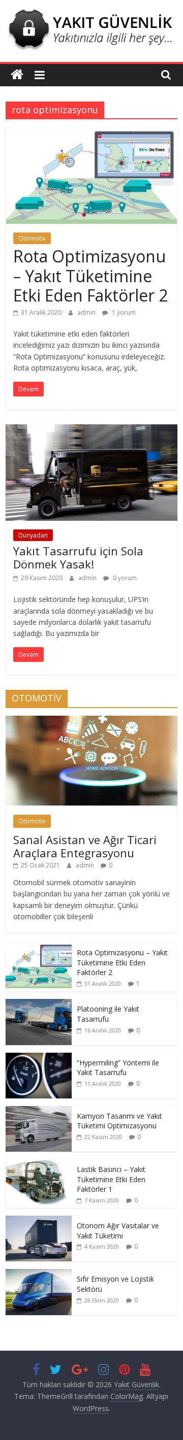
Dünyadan (33, 535)
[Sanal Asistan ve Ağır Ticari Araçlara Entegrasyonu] (91, 721)
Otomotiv (32, 238)
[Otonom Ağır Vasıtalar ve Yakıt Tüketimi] (39, 1221)
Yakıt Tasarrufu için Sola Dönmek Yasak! (78, 557)
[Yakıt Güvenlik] (17, 75)
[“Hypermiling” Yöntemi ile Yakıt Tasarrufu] (39, 1058)
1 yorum (123, 312)
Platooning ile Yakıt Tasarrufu (108, 1014)
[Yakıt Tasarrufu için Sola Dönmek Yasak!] (91, 430)
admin (87, 312)
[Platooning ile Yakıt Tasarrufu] (39, 1004)
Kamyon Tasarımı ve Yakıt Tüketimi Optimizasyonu (119, 1121)
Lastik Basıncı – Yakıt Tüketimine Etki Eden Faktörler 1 (111, 1179)
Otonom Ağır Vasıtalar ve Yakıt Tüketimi (118, 1231)
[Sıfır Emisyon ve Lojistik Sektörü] (39, 1274)
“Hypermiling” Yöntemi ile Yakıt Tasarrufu (118, 1068)
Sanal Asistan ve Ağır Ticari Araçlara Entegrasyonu (85, 846)
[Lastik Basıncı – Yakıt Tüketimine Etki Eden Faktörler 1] (39, 1164)
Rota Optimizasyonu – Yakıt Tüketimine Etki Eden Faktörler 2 (90, 275)
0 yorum (124, 578)
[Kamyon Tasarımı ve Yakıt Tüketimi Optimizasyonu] (39, 1111)
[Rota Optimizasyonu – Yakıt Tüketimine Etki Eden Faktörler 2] (91, 133)
